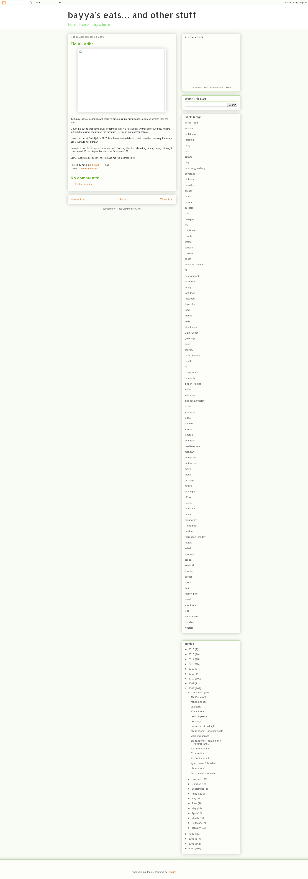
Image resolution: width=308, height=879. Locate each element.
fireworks (190, 304)
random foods (199, 701)
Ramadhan (191, 525)
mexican (189, 451)
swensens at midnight (203, 726)
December (198, 692)
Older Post (166, 199)
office (188, 497)
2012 (192, 668)
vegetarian (191, 605)
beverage (190, 173)
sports (188, 582)
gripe (187, 343)
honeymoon (191, 372)
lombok (189, 434)
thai (187, 588)
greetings (93, 168)
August (196, 793)
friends (188, 315)
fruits (187, 321)
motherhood (191, 463)
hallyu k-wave (192, 355)
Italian (188, 406)
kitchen (189, 423)
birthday (83, 168)
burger (188, 202)
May (194, 808)
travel (188, 599)
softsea (227, 87)
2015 (192, 654)
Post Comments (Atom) (129, 208)
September (198, 788)
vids (187, 610)
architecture (191, 134)
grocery (189, 349)
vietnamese (191, 616)
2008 (192, 688)
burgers (189, 207)
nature (188, 485)
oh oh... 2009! (199, 696)
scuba (188, 559)
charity (188, 236)
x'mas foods (197, 711)
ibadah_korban (193, 383)
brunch (188, 190)
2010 (192, 678)
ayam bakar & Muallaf (203, 763)
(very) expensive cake (203, 773)
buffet (188, 196)
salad (188, 548)
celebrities (190, 230)
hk (186, 366)
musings (189, 480)
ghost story (191, 327)
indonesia (190, 395)
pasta (188, 514)
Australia (189, 139)
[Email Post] (106, 164)
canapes (189, 219)
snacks (188, 571)
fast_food (190, 292)
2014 (192, 659)
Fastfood (190, 298)
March (195, 818)
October (196, 783)
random (189, 531)
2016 (192, 649)
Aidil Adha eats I (200, 758)
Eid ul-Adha (197, 753)
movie (188, 468)
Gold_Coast (191, 332)
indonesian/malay (194, 400)
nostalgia (190, 491)
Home (123, 199)
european (190, 281)
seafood (189, 565)
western (189, 627)
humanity (190, 378)
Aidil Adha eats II (200, 748)
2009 (192, 683)
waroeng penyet (200, 735)
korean (188, 429)
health (188, 361)
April (194, 813)
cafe (187, 213)
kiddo (188, 417)
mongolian (190, 457)
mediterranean (193, 446)
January (196, 827)
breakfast (190, 185)
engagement (192, 275)
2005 (192, 843)
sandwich (190, 554)
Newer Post (78, 199)
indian (188, 389)
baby (187, 145)
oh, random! (198, 768)
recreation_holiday (195, 536)
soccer (188, 576)
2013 (192, 664)
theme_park (191, 593)
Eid (186, 270)
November (198, 779)
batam (188, 156)
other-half (190, 508)
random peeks (199, 716)
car (186, 224)
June (195, 803)
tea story (196, 721)
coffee (188, 241)
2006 (192, 838)
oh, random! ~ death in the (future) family (206, 742)
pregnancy (191, 519)
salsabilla (196, 706)
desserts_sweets (194, 264)
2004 (192, 848)
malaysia (190, 440)
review (188, 542)
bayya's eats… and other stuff (132, 14)
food (187, 309)
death (188, 258)
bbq (187, 162)
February (197, 822)
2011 (192, 673)
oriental (189, 503)
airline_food (191, 122)
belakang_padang (195, 168)
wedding (189, 622)
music (188, 474)
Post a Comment (84, 184)
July (194, 798)
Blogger (172, 872)
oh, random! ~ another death (207, 730)
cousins (189, 253)
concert (189, 247)
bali (187, 151)
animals (189, 128)
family (188, 287)
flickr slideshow (211, 87)
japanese (190, 412)
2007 (192, 833)
